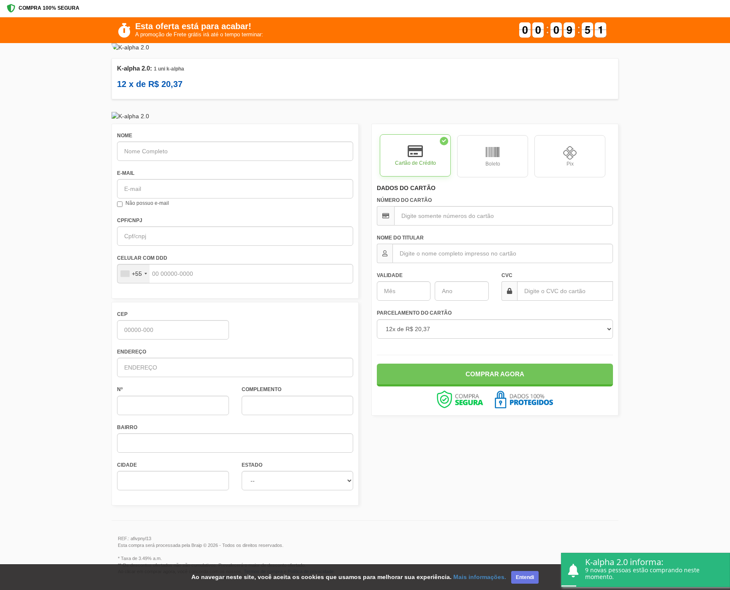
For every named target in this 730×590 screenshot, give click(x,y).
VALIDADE (390, 275)
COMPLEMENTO (261, 389)
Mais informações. (479, 577)
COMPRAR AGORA (495, 374)
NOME (124, 136)
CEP (122, 314)
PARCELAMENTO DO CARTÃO (414, 313)
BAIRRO (127, 427)
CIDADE (127, 465)
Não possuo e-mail (147, 203)
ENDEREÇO (131, 352)
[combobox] (133, 273)
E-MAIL (125, 173)
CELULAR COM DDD (142, 258)
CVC (506, 275)
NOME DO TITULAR (400, 238)
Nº (120, 389)
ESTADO (252, 465)
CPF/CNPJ (129, 220)
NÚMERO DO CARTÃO (404, 200)
